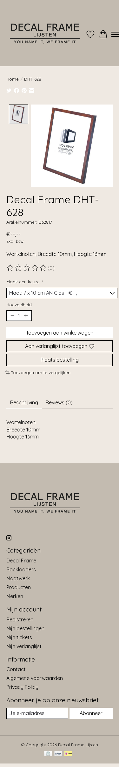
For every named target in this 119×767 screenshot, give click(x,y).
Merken (14, 596)
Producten (18, 587)
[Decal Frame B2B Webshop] (45, 34)
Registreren (19, 619)
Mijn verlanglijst (24, 646)
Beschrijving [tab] (24, 402)
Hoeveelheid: (19, 304)
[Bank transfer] (58, 754)
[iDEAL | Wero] (68, 754)
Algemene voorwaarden (34, 678)
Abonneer (91, 713)
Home (12, 79)
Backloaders (21, 569)
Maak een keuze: (24, 281)
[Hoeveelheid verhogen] (26, 316)
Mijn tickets (19, 637)
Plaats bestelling (60, 360)
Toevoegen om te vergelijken (40, 372)
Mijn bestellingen (25, 628)
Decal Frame (21, 560)
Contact (16, 669)
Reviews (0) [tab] (59, 402)
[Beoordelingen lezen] (27, 268)
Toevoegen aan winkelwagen (59, 332)
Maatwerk (18, 578)
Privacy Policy (22, 687)
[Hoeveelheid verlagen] (12, 316)
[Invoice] (48, 754)
